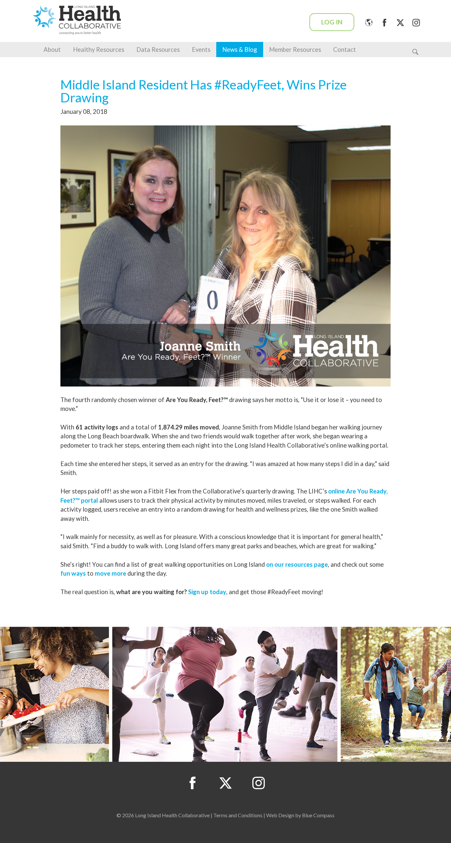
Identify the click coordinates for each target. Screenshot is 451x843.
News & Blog (239, 49)
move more (110, 573)
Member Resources (295, 49)
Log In (331, 22)
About (52, 49)
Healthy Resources (98, 49)
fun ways (73, 573)
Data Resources (158, 49)
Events (201, 49)
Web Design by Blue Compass (300, 815)
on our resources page (297, 564)
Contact (344, 49)
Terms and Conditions (237, 815)
